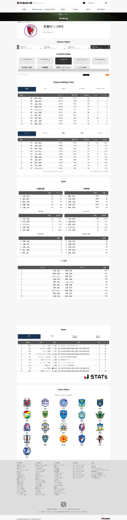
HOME (24, 9)
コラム (93, 465)
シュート (86, 211)
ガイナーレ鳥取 (57, 482)
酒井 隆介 (38, 115)
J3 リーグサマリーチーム (79, 474)
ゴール (40, 211)
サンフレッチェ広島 (21, 491)
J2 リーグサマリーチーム (79, 470)
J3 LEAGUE (57, 462)
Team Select (101, 9)
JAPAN (62, 9)
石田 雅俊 (26, 230)
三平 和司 (38, 154)
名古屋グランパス (21, 482)
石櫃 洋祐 (38, 107)
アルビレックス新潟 (40, 482)
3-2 (55, 362)
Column (75, 9)
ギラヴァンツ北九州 (59, 490)
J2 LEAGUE (38, 462)
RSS (107, 75)
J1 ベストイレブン (77, 468)
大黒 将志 (38, 118)
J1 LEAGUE (19, 462)
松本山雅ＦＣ (57, 471)
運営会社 (70, 509)
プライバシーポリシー (62, 509)
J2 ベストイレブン (77, 473)
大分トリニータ (39, 493)
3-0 (55, 360)
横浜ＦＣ (38, 477)
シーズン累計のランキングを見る (99, 171)
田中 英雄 (38, 121)
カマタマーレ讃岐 (58, 485)
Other (92, 462)
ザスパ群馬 (56, 468)
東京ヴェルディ (20, 474)
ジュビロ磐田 (39, 485)
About (88, 9)
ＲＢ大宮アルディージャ (41, 476)
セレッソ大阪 (20, 487)
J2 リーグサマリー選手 (78, 471)
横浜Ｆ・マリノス (21, 479)
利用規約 (49, 509)
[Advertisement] (63, 311)
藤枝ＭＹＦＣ (39, 487)
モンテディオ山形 (40, 471)
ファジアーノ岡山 (21, 490)
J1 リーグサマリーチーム (79, 465)
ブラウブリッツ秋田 (40, 470)
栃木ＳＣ (56, 466)
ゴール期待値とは (95, 477)
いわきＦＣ (38, 473)
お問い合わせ (76, 509)
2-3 (55, 368)
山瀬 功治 (38, 104)
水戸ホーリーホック (21, 466)
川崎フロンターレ (21, 477)
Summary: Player (49, 9)
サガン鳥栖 (38, 491)
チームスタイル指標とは (97, 474)
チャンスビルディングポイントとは (53, 171)
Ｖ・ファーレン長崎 (21, 494)
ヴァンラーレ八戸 (40, 466)
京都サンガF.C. (20, 484)
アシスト (40, 234)
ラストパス (86, 234)
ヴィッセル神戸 (20, 488)
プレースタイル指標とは (97, 473)
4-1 (55, 345)
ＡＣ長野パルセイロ (59, 473)
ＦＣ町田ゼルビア (21, 476)
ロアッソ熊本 (57, 491)
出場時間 (86, 189)
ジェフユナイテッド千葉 (22, 470)
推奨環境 (54, 509)
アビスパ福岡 (20, 493)
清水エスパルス (20, 480)
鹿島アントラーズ (21, 465)
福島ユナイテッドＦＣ (59, 465)
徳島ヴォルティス (40, 488)
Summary (75, 462)
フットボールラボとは (96, 468)
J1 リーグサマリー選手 (78, 466)
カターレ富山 (39, 484)
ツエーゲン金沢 (57, 474)
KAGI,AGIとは (94, 471)
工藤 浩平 (38, 101)
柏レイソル (19, 471)
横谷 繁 (25, 252)
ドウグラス (38, 151)
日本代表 (93, 466)
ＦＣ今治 (38, 490)
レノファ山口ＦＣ (58, 484)
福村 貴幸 (38, 124)
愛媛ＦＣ (56, 487)
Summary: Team (37, 9)
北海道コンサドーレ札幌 (41, 465)
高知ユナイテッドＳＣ (59, 488)
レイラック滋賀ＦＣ (59, 477)
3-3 (55, 354)
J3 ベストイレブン (77, 477)
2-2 (55, 371)
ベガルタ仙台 (39, 468)
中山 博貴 (38, 112)
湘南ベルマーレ (39, 479)
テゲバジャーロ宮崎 (40, 494)
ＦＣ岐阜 (56, 476)
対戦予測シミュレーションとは (98, 476)
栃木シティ (38, 474)
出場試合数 (40, 189)
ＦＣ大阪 (56, 479)
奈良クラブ (56, 480)
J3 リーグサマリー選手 (78, 476)
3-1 (55, 351)
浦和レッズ (19, 468)
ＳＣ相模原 (56, 470)
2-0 (55, 365)
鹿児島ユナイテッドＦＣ (60, 493)
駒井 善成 (38, 98)
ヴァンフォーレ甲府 (40, 480)
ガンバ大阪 (19, 485)
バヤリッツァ (39, 109)
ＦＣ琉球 (56, 494)
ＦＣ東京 (19, 473)
